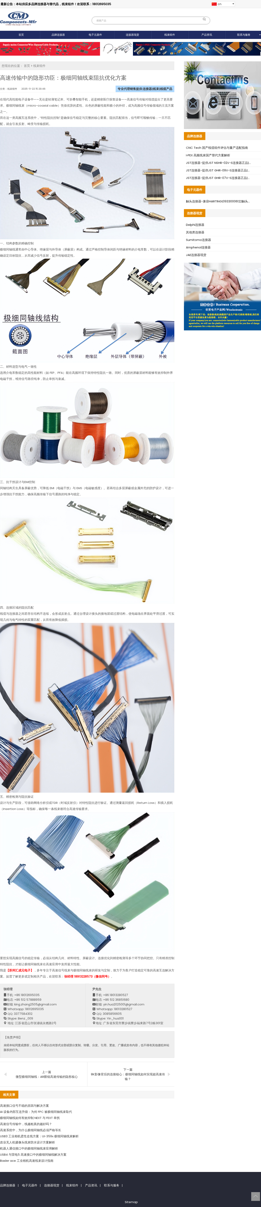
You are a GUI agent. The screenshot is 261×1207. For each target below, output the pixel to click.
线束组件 (169, 35)
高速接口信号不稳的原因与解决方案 (24, 1105)
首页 (21, 35)
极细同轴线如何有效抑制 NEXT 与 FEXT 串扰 (30, 1118)
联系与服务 (111, 1185)
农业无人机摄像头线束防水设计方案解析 (27, 1142)
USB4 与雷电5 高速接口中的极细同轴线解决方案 (33, 1154)
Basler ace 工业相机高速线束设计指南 (26, 1160)
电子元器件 (95, 35)
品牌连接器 (58, 35)
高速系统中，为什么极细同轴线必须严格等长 (30, 1130)
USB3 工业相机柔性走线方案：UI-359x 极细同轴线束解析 (39, 1136)
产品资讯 (206, 35)
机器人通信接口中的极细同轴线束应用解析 (29, 1148)
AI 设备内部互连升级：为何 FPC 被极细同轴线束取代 (36, 1112)
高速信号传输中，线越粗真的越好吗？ (26, 1124)
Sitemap (131, 1202)
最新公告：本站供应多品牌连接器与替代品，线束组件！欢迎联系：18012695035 (56, 4)
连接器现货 (132, 35)
